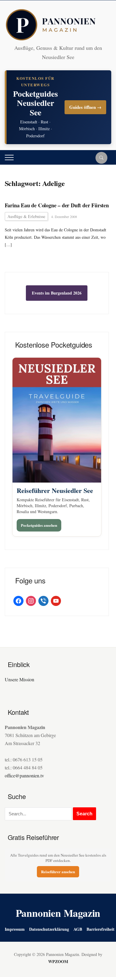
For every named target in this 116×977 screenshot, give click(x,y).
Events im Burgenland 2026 (56, 293)
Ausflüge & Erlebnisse (26, 216)
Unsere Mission (19, 679)
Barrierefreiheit (101, 929)
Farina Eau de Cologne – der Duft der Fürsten (57, 205)
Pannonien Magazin (58, 913)
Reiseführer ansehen (58, 871)
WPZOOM (58, 961)
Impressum (15, 929)
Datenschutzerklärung (49, 929)
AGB (77, 929)
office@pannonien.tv (24, 775)
